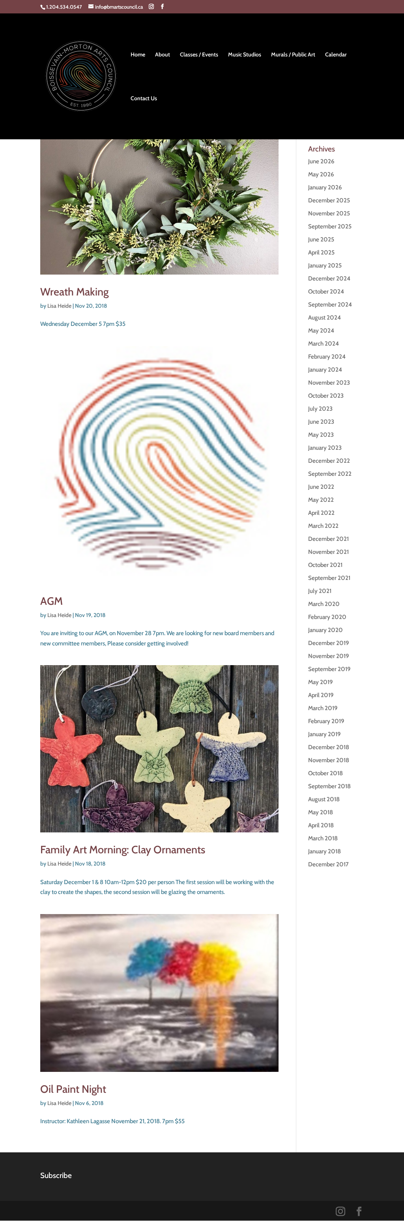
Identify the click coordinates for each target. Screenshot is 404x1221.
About (162, 55)
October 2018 (325, 773)
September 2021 (329, 578)
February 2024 (327, 356)
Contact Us (144, 98)
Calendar (336, 55)
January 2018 (324, 851)
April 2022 (321, 512)
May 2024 (321, 330)
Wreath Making (74, 291)
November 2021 (328, 551)
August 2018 (324, 799)
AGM (51, 601)
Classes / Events (199, 55)
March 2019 (322, 708)
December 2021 (328, 538)
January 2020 (325, 630)
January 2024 (325, 369)
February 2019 (326, 721)
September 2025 (330, 226)
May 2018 (320, 812)
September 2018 (329, 786)
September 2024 (330, 304)
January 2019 (324, 734)
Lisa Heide (59, 305)
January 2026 (325, 187)
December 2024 (329, 278)
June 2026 (321, 161)
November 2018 (328, 760)
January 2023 (325, 447)
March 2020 (324, 604)
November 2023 (329, 382)
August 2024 (324, 317)
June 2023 (321, 421)
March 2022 (323, 525)
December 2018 (328, 747)
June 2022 (321, 486)
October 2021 (325, 564)
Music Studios (244, 55)
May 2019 (320, 682)
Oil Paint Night (73, 1089)
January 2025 (325, 265)
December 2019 (328, 643)
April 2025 (321, 252)
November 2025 (329, 213)
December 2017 (328, 864)
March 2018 (323, 838)
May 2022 (321, 499)
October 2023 (326, 395)
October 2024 (326, 291)
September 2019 (329, 669)
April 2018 (321, 825)
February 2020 (327, 617)
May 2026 (321, 174)
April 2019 (320, 695)
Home (138, 55)
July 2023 (320, 408)
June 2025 (321, 239)
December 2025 (329, 200)
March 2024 (323, 343)
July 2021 (319, 591)
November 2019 (328, 656)
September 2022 (330, 473)
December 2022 (329, 460)
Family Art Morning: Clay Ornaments (122, 849)
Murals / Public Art (293, 55)
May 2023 (321, 434)
